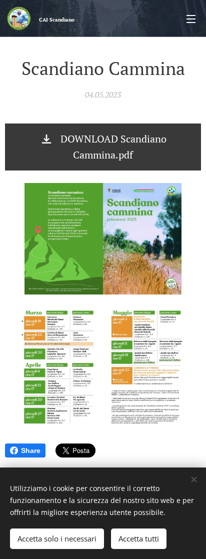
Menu (191, 18)
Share (30, 450)
